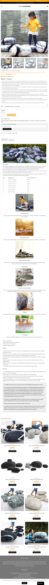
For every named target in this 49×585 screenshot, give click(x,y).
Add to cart (11, 114)
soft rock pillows (43, 563)
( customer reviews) (10, 76)
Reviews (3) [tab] (11, 140)
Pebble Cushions (5, 69)
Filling (2, 106)
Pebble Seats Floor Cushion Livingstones (12, 513)
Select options (12, 451)
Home (2, 69)
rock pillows (36, 120)
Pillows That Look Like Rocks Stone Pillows (37, 445)
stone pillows (31, 565)
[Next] (46, 33)
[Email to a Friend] (8, 133)
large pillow (17, 561)
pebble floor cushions (6, 563)
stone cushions (41, 120)
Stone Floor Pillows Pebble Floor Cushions (12, 445)
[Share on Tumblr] (14, 133)
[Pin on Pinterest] (10, 133)
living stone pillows (6, 120)
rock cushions (32, 120)
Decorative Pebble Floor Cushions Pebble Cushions (36, 546)
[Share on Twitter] (5, 133)
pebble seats (27, 120)
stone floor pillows (25, 565)
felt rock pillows (6, 561)
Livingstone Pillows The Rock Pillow (12, 546)
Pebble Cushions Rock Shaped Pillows (12, 479)
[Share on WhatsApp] (1, 133)
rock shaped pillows (36, 563)
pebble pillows (22, 120)
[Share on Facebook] (3, 133)
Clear (47, 104)
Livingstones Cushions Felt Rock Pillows (36, 513)
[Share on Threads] (7, 133)
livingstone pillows (31, 561)
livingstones (12, 120)
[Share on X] (4, 133)
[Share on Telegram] (16, 133)
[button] (1, 6)
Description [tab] (4, 140)
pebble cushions (16, 120)
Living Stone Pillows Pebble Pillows (36, 479)
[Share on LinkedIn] (13, 133)
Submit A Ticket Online (26, 574)
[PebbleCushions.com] (24, 6)
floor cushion (12, 561)
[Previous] (3, 33)
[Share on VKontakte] (11, 133)
